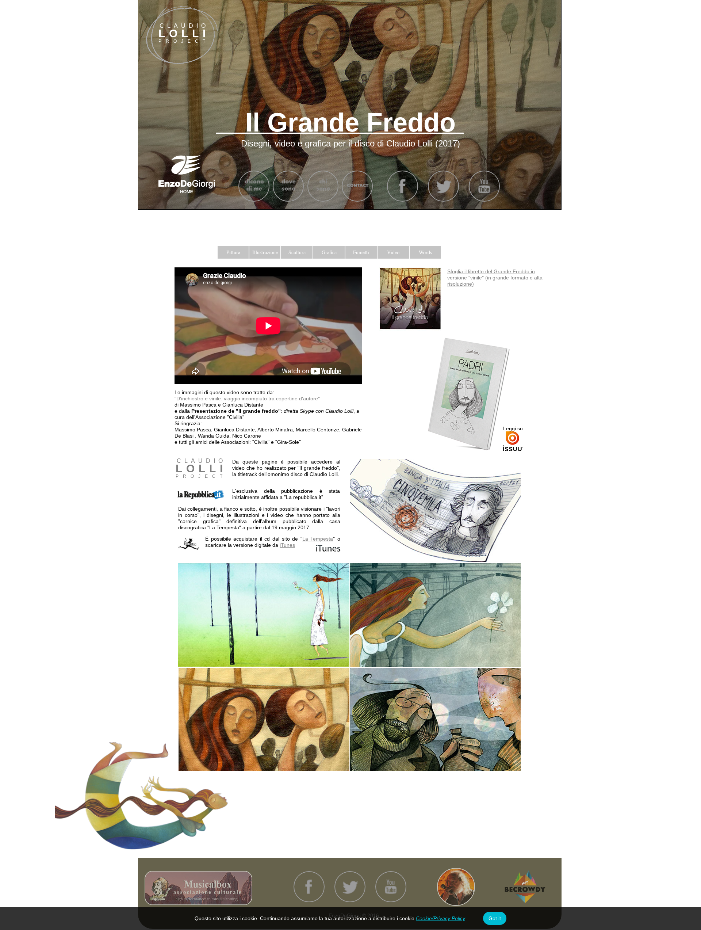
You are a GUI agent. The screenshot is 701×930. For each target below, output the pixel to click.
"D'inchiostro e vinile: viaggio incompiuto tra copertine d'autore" (247, 398)
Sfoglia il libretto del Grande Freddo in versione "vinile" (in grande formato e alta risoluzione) (495, 277)
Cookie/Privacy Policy (440, 918)
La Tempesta (317, 539)
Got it (495, 918)
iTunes (287, 545)
